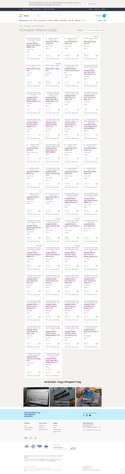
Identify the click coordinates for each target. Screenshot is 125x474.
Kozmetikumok (42, 20)
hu (20, 9)
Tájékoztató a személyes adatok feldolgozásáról (91, 469)
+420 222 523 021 (88, 423)
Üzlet (105, 20)
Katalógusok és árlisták (43, 429)
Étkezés (36, 20)
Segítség (103, 9)
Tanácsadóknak (63, 20)
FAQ (54, 433)
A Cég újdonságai (27, 429)
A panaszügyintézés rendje (87, 466)
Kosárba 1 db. (34, 44)
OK (85, 4)
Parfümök (49, 20)
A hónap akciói (41, 427)
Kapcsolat (55, 425)
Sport (31, 20)
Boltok (54, 427)
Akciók (84, 20)
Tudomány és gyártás (28, 427)
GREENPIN (55, 20)
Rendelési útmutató (57, 429)
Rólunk (25, 425)
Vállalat (100, 20)
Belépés (90, 9)
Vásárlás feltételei (86, 468)
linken (42, 459)
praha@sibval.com (52, 460)
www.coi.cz (26, 457)
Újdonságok (78, 20)
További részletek (92, 4)
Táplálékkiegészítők (24, 20)
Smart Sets (71, 20)
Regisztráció (96, 9)
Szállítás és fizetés (35, 9)
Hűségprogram (42, 425)
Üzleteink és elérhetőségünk (48, 9)
